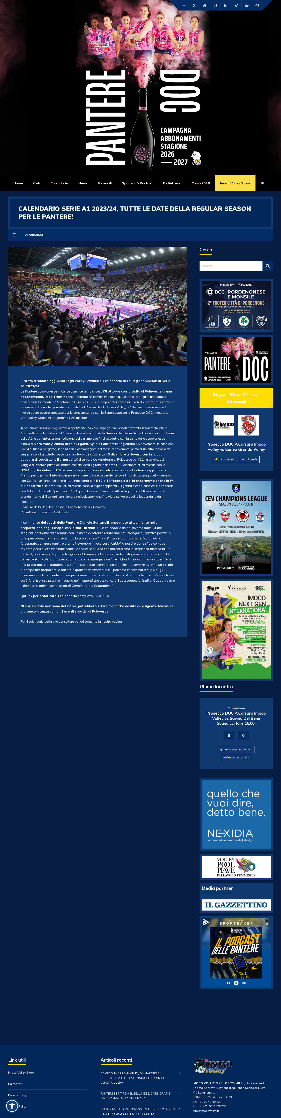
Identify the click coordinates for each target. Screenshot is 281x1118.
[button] (12, 1106)
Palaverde (251, 459)
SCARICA (101, 596)
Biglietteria (172, 183)
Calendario (59, 183)
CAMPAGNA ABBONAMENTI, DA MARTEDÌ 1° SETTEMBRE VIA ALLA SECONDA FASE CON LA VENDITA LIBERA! (133, 1077)
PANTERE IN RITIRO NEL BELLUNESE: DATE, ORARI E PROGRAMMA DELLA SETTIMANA (136, 1096)
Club (36, 183)
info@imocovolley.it (206, 1111)
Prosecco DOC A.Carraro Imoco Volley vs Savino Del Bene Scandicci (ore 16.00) (236, 718)
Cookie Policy (17, 1106)
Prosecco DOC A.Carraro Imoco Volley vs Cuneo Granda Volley (236, 447)
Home (18, 183)
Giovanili (105, 183)
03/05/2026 (238, 708)
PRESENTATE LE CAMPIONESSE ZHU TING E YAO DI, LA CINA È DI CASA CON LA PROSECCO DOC (138, 1111)
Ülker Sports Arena (237, 757)
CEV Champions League (237, 749)
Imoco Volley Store (235, 183)
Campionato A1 (227, 459)
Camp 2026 (201, 183)
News (83, 183)
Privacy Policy (17, 1095)
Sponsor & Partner (137, 183)
